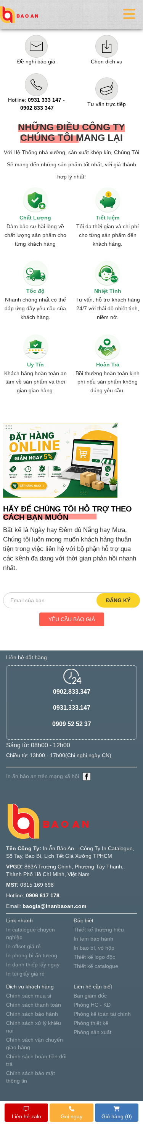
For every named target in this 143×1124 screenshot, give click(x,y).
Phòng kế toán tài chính (102, 1014)
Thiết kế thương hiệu (99, 930)
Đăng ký (118, 600)
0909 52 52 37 (71, 724)
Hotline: (34, 100)
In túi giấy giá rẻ (25, 974)
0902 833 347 (37, 108)
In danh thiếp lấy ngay (32, 964)
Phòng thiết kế (91, 1023)
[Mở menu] (129, 14)
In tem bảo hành (93, 939)
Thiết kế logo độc (94, 957)
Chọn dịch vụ (106, 61)
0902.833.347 (71, 691)
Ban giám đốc (90, 996)
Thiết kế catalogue (96, 966)
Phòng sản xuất (92, 1032)
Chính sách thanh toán (33, 1005)
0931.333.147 (71, 707)
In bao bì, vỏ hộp (94, 948)
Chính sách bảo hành (32, 1014)
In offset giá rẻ (23, 946)
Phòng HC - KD (92, 1005)
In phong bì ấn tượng (31, 955)
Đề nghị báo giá (36, 61)
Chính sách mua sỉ (28, 996)
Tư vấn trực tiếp (106, 104)
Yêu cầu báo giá (71, 619)
